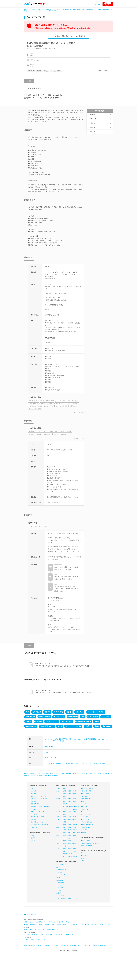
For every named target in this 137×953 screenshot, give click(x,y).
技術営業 (28, 721)
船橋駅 (46, 752)
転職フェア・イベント (78, 924)
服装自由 (58, 885)
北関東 (58, 798)
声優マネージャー (67, 721)
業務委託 (33, 840)
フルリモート (106, 716)
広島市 (69, 841)
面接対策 (58, 924)
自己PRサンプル (52, 922)
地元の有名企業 (30, 716)
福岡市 (70, 856)
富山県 (64, 816)
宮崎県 (74, 851)
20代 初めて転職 (93, 716)
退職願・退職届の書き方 (31, 924)
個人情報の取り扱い (37, 945)
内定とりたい (80, 712)
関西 (57, 827)
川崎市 (69, 809)
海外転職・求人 (70, 934)
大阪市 (69, 832)
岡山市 (64, 841)
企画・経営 (33, 791)
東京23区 (77, 806)
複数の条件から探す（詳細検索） (90, 843)
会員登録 (107, 4)
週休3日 (69, 712)
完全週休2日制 (60, 880)
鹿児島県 (65, 854)
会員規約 (27, 945)
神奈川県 (65, 804)
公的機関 (84, 829)
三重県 (64, 822)
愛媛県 (74, 843)
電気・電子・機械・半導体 (37, 816)
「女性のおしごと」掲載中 (62, 763)
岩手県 (69, 791)
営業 (32, 788)
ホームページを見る (54, 600)
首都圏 (58, 801)
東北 (57, 791)
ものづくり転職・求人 (46, 934)
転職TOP (26, 9)
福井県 (74, 816)
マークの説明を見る (79, 412)
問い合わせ (57, 945)
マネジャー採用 (60, 895)
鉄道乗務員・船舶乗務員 (83, 721)
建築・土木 (33, 819)
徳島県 (64, 843)
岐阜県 (64, 819)
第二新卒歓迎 (59, 864)
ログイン (97, 4)
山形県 (69, 793)
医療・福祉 (33, 801)
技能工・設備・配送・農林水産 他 (39, 824)
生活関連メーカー (86, 798)
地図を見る (52, 611)
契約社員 (33, 838)
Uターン (75, 922)
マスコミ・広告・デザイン (89, 814)
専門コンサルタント (50, 758)
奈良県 (69, 829)
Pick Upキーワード (39, 929)
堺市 (74, 832)
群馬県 (74, 798)
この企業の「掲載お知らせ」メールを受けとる (68, 36)
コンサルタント (76, 9)
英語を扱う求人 (42, 940)
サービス (84, 804)
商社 (83, 801)
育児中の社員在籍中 (99, 763)
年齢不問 (47, 712)
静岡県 (69, 819)
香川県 (69, 843)
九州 (57, 848)
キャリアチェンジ (59, 716)
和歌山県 (75, 829)
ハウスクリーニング (52, 721)
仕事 (53, 924)
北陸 (57, 816)
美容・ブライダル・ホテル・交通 (39, 798)
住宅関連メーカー (86, 796)
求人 (31, 929)
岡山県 (74, 835)
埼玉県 (64, 801)
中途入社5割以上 (76, 763)
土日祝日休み (107, 726)
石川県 (69, 816)
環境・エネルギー (86, 827)
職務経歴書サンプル (41, 922)
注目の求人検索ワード (47, 726)
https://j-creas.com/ (52, 502)
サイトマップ (48, 945)
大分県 (69, 851)
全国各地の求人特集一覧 (88, 845)
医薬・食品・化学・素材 (37, 822)
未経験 (97, 726)
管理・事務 (33, 793)
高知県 (64, 846)
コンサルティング (86, 819)
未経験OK (58, 890)
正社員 (60, 726)
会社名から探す (86, 840)
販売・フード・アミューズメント (39, 796)
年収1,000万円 (58, 712)
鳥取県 (64, 835)
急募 (57, 867)
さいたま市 (65, 806)
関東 (83, 716)
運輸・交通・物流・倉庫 (88, 824)
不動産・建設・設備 (87, 822)
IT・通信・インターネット (89, 788)
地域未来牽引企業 (44, 716)
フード (84, 811)
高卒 (83, 861)
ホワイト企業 (37, 712)
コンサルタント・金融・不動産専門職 (62, 9)
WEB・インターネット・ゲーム (39, 811)
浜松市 (69, 824)
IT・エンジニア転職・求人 (31, 934)
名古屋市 (75, 824)
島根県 (69, 835)
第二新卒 (88, 726)
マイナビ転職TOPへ (31, 914)
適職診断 (47, 924)
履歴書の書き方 (29, 922)
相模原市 (75, 809)
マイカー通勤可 (60, 887)
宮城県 (74, 791)
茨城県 (64, 798)
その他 (84, 832)
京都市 (64, 832)
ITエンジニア (34, 814)
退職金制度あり (60, 882)
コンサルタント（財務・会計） (89, 9)
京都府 (69, 827)
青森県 (64, 791)
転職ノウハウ (66, 924)
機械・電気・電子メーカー (89, 791)
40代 (27, 712)
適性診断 (68, 922)
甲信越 (58, 811)
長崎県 (74, 848)
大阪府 (74, 827)
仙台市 (64, 796)
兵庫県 (64, 829)
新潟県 (64, 811)
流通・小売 (85, 809)
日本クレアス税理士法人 (103, 9)
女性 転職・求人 (59, 934)
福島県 (74, 793)
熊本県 (64, 851)
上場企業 (58, 893)
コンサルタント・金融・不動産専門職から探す (41, 9)
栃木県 (69, 798)
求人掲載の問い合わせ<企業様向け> (71, 945)
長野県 (74, 811)
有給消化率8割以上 (61, 869)
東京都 (74, 801)
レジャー (84, 806)
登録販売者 (38, 721)
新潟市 (64, 814)
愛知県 (74, 819)
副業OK (58, 877)
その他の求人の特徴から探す (63, 898)
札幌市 (64, 788)
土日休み (84, 855)
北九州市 (65, 856)
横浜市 (64, 809)
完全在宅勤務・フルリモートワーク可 (65, 872)
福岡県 (64, 848)
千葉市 (71, 806)
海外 (57, 859)
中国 (57, 835)
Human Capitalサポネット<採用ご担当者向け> (94, 945)
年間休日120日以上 (87, 763)
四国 (57, 843)
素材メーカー (85, 793)
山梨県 (69, 811)
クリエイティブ (34, 809)
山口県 (69, 838)
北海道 (58, 788)
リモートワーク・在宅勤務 (73, 726)
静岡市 (64, 824)
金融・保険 (85, 816)
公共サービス (34, 827)
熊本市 (75, 856)
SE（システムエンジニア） (96, 712)
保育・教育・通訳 (35, 804)
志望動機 (61, 922)
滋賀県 (64, 827)
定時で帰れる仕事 (31, 726)
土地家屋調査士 (73, 716)
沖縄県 (70, 854)
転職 (26, 929)
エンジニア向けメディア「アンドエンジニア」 (98, 924)
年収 (41, 924)
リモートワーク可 (60, 875)
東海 (57, 819)
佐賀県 (69, 848)
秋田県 (64, 793)
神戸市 (78, 832)
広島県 (64, 838)
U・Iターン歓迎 (49, 763)
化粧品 (97, 721)
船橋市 (51, 746)
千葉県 (46, 746)
